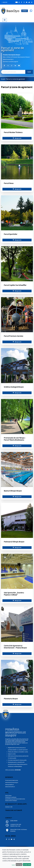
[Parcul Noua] (17, 161)
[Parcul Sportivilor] (17, 212)
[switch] (16, 2)
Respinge (19, 864)
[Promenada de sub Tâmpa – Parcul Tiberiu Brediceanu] (17, 416)
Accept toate (27, 864)
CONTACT (24, 11)
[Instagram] (24, 2)
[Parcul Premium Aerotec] (17, 314)
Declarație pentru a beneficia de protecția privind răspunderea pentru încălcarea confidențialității (17, 764)
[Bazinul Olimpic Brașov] (17, 469)
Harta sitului (8, 795)
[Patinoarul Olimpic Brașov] (17, 520)
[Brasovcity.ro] (10, 10)
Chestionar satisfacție (10, 797)
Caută (29, 72)
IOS (11, 807)
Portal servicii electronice (11, 780)
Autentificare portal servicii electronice (15, 799)
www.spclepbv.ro (9, 784)
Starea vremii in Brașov (11, 800)
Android (7, 807)
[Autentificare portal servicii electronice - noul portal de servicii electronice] (19, 2)
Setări (13, 865)
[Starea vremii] (29, 2)
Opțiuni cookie (12, 754)
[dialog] (17, 857)
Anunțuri (4, 2)
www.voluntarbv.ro (10, 786)
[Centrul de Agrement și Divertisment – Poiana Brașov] (17, 624)
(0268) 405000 (13, 820)
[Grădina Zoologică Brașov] (17, 365)
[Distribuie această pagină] (31, 2)
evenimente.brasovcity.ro (11, 782)
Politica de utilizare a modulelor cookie (18, 752)
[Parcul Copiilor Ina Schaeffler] (17, 263)
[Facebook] (21, 2)
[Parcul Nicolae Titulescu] (17, 111)
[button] (4, 65)
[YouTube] (26, 2)
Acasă (3, 79)
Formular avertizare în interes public (17, 760)
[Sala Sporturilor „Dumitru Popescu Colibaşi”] (17, 571)
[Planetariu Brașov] (17, 677)
